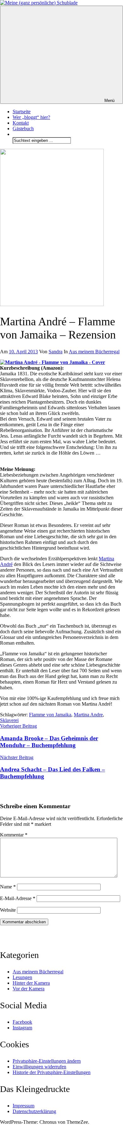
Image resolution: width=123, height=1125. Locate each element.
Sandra (55, 351)
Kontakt (21, 123)
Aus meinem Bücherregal (94, 351)
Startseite (22, 111)
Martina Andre (88, 714)
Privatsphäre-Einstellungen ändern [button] (47, 1061)
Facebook (22, 1022)
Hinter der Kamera (31, 983)
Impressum (23, 1105)
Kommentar (13, 834)
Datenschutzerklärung (34, 1111)
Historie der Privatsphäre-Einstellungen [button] (52, 1072)
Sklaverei (9, 720)
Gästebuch (23, 128)
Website (8, 910)
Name (8, 886)
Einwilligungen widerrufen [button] (39, 1066)
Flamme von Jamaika (50, 714)
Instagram (22, 1027)
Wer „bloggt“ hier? (31, 117)
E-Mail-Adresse (17, 898)
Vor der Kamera (28, 988)
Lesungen (22, 977)
